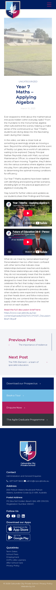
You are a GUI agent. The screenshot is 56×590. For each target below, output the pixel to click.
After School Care (14, 563)
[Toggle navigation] (49, 5)
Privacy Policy (12, 565)
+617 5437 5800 (15, 481)
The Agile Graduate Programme (25, 419)
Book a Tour (14, 395)
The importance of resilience (33, 345)
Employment (12, 557)
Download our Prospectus (22, 383)
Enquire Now (14, 407)
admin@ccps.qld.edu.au (37, 481)
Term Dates (11, 551)
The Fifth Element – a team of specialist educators (23, 363)
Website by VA (28, 586)
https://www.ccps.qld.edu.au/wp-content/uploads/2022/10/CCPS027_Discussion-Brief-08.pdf (27, 316)
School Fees (12, 554)
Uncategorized (28, 81)
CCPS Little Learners (16, 560)
